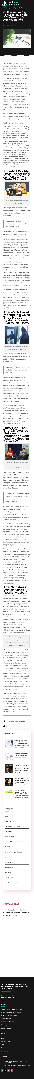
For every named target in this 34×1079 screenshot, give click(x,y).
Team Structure (10, 872)
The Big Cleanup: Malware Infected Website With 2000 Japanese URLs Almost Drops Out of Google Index (22, 795)
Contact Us (4, 1048)
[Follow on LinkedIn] (2, 1070)
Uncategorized (10, 878)
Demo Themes (6, 1028)
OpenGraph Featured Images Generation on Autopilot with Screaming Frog (22, 781)
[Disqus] (17, 950)
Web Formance (7, 997)
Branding (4, 1025)
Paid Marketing (6, 1018)
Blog (6, 816)
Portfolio (8, 847)
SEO (7, 726)
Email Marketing (10, 836)
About (3, 1038)
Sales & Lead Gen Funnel (9, 1015)
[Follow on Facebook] (8, 1070)
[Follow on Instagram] (12, 1070)
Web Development (11, 883)
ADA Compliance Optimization (11, 1012)
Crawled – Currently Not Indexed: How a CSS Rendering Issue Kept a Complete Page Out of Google (22, 743)
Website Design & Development (11, 1009)
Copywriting (9, 831)
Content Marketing (7, 1022)
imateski (8, 25)
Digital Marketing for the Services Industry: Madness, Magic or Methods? (22, 756)
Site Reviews (9, 862)
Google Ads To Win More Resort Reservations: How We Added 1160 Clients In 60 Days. (22, 768)
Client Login (5, 1051)
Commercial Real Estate (12, 826)
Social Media (9, 867)
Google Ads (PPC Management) (15, 842)
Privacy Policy (5, 1041)
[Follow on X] (5, 1070)
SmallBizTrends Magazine (13, 239)
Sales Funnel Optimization (13, 852)
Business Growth (10, 821)
